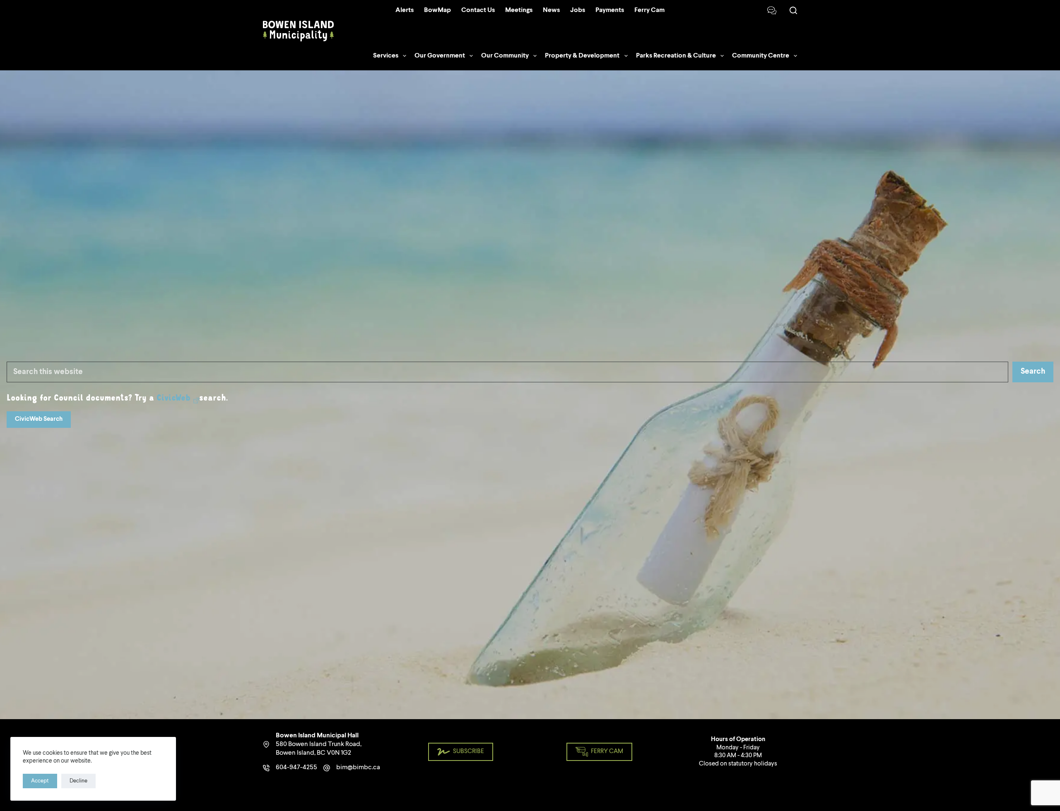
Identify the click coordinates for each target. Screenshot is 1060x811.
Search (1033, 371)
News (551, 10)
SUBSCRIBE (468, 752)
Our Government (439, 56)
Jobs (577, 10)
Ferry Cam (649, 10)
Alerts (404, 10)
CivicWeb (173, 398)
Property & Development (582, 56)
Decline (78, 781)
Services (385, 56)
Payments (609, 10)
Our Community (505, 56)
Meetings (518, 10)
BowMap (437, 10)
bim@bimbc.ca (358, 767)
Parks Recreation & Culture (676, 56)
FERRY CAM (607, 752)
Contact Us (478, 10)
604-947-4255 (296, 767)
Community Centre (760, 56)
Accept (40, 781)
